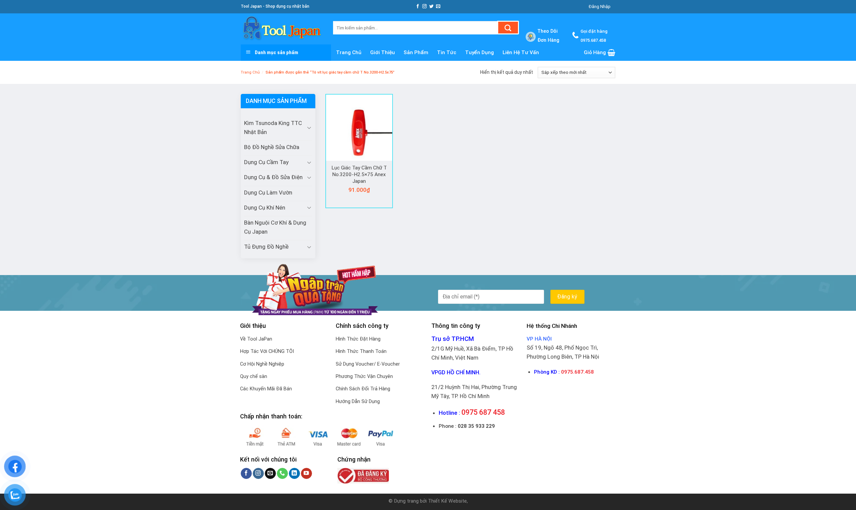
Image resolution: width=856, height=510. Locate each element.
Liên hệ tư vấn (521, 52)
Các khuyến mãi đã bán (266, 389)
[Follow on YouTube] (306, 473)
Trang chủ (348, 52)
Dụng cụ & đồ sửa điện (273, 177)
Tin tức (446, 52)
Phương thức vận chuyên (364, 376)
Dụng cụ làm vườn (268, 192)
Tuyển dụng (479, 52)
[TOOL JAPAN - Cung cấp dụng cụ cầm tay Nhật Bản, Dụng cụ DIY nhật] (282, 28)
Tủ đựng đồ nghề (266, 246)
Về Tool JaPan (256, 339)
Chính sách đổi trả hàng (363, 389)
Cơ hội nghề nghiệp (262, 364)
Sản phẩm (416, 52)
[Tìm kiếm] (508, 27)
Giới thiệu (382, 52)
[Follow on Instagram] (424, 6)
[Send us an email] (438, 6)
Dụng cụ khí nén (264, 207)
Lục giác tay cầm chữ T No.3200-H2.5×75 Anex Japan (359, 174)
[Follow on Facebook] (418, 6)
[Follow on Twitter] (431, 6)
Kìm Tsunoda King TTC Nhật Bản (273, 127)
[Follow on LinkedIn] (294, 473)
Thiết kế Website (447, 501)
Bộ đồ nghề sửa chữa (271, 147)
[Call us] (282, 473)
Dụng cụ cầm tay (266, 162)
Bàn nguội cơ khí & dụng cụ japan (275, 227)
